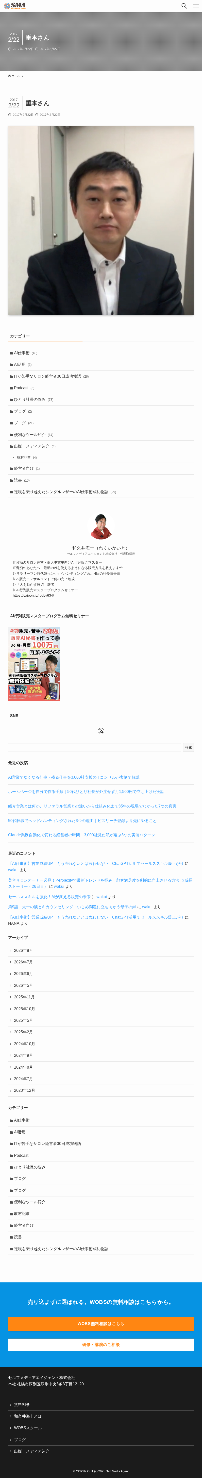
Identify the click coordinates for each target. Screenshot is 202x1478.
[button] (184, 6)
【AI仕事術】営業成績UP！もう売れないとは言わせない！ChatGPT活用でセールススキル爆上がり (96, 863)
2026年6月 (23, 974)
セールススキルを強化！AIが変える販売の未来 (49, 897)
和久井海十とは (28, 1416)
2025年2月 (23, 1032)
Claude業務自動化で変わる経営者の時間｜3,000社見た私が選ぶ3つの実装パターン (81, 835)
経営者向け (27, 468)
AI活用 (23, 364)
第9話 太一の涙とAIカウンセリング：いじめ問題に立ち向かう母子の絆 (72, 907)
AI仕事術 (25, 353)
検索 (188, 747)
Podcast (24, 388)
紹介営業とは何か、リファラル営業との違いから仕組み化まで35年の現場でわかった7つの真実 (92, 806)
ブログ (23, 411)
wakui (13, 870)
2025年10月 (24, 1009)
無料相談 (22, 1404)
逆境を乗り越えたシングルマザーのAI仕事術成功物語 (65, 492)
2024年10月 (24, 1044)
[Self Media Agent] (14, 6)
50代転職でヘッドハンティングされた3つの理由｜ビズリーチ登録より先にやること (82, 821)
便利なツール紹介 (33, 435)
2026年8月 (23, 950)
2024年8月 (23, 1067)
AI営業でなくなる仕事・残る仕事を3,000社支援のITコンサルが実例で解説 (73, 777)
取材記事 (27, 457)
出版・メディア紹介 (34, 446)
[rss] (101, 731)
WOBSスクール (28, 1428)
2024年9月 (23, 1055)
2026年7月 (23, 962)
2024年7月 (23, 1079)
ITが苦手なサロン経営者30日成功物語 (51, 376)
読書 (22, 480)
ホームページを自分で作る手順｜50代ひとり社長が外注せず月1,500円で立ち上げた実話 (86, 791)
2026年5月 (23, 985)
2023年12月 (24, 1090)
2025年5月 (23, 1020)
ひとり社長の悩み (33, 399)
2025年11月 (24, 997)
